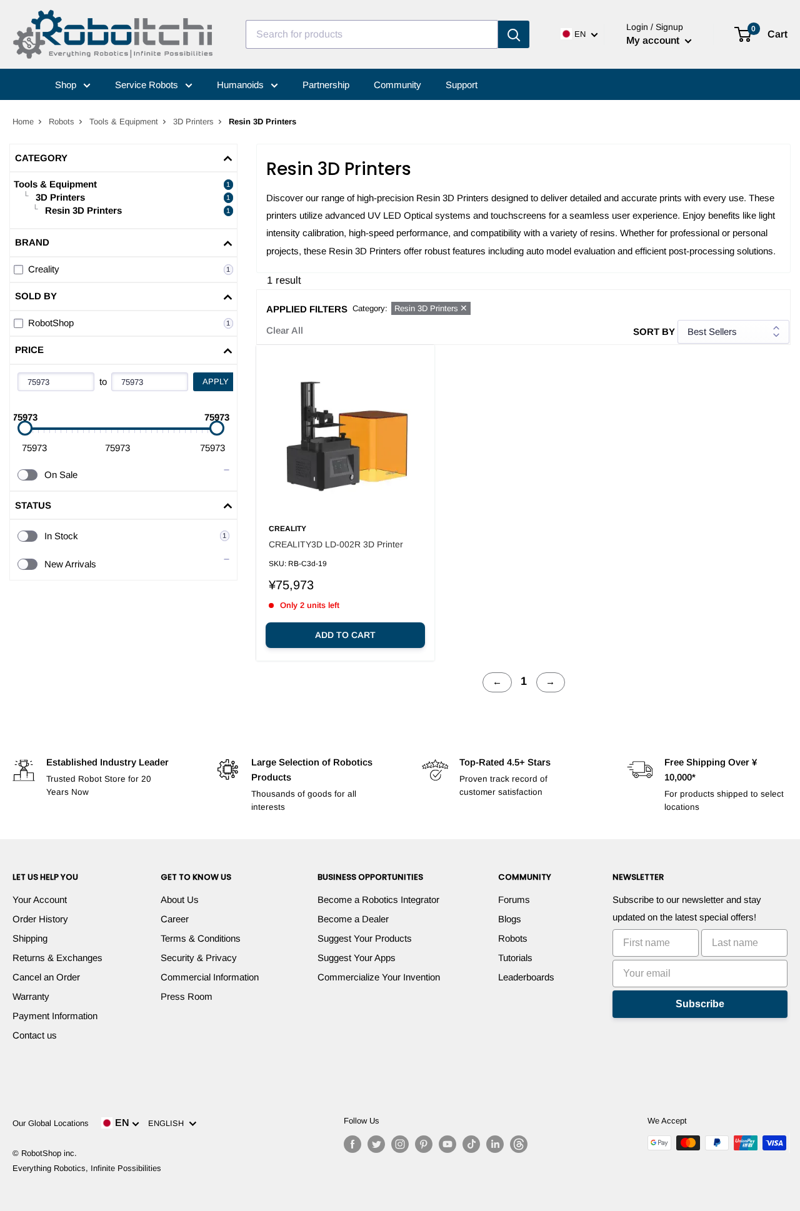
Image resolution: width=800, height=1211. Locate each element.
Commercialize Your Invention (379, 977)
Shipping (30, 938)
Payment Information (55, 1015)
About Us (180, 899)
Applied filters (307, 309)
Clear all (284, 330)
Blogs (509, 919)
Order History (40, 919)
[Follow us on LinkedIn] (495, 1144)
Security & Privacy (199, 957)
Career (175, 919)
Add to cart (345, 635)
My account (654, 40)
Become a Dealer (353, 919)
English (168, 1123)
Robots (61, 121)
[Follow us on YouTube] (447, 1144)
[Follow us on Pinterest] (423, 1144)
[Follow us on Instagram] (400, 1144)
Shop (67, 84)
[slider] (25, 428)
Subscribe (700, 1004)
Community (397, 84)
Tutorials (515, 957)
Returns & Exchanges (57, 957)
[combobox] (372, 34)
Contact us (34, 1035)
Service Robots (148, 84)
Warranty (30, 996)
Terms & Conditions (201, 938)
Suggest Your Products (365, 938)
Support (462, 84)
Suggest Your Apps (357, 957)
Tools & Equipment (123, 121)
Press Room (186, 996)
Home (23, 121)
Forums (514, 899)
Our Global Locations (50, 1123)
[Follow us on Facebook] (352, 1144)
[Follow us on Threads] (519, 1144)
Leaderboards (526, 977)
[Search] (513, 34)
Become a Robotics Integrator (378, 899)
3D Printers (193, 121)
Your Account (39, 899)
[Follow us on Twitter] (376, 1144)
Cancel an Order (46, 977)
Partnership (325, 84)
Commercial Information (210, 977)
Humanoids (241, 84)
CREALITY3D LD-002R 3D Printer (336, 544)
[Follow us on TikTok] (471, 1144)
